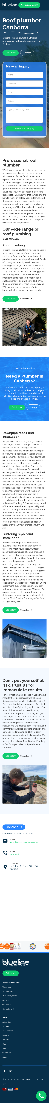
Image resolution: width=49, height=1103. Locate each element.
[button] (44, 5)
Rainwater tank (8, 1009)
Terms (4, 1084)
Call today (11, 53)
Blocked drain (7, 991)
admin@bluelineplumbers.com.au (24, 842)
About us (5, 1035)
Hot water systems (9, 996)
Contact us (6, 1053)
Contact (27, 53)
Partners (5, 1026)
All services (6, 1022)
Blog (4, 1044)
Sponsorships (7, 1031)
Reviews (5, 1040)
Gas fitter (5, 1000)
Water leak (6, 987)
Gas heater (6, 1005)
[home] (10, 5)
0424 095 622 (16, 854)
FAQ (4, 1048)
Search (5, 1057)
